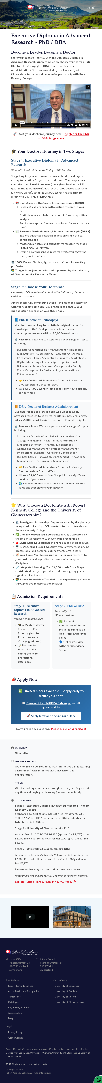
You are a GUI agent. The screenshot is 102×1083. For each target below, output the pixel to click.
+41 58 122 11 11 (26, 1064)
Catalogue (13, 1002)
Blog (10, 1018)
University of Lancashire (67, 985)
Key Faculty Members (19, 1007)
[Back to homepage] (47, 8)
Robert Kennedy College (20, 985)
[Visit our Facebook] (10, 1064)
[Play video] (30, 917)
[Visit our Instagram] (13, 1064)
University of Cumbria (66, 991)
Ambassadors (15, 1013)
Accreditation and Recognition (23, 991)
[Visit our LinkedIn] (7, 1064)
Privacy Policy (15, 1032)
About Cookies (15, 1037)
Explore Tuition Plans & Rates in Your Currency (44, 881)
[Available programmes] (7, 8)
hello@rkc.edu (40, 1064)
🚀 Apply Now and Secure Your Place (51, 716)
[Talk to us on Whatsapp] (16, 1064)
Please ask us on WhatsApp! (68, 728)
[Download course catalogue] (93, 8)
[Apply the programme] (88, 8)
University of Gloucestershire (69, 1002)
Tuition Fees (14, 996)
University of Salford (65, 996)
